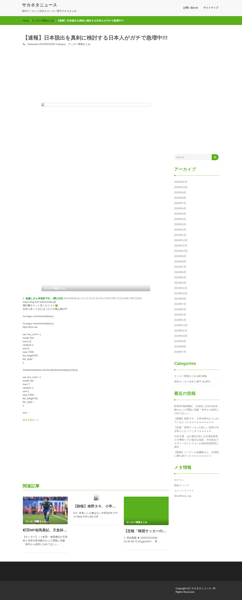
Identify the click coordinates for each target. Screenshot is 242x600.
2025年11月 (180, 181)
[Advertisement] (96, 75)
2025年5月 (180, 213)
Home (26, 20)
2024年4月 (180, 282)
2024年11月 (180, 245)
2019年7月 (180, 304)
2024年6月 (180, 272)
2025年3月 (180, 224)
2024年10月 (181, 250)
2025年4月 (180, 219)
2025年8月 (180, 197)
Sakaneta (32, 44)
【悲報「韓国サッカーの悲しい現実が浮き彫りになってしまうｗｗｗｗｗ (196, 429)
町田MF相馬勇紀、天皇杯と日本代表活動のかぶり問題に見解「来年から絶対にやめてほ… (45, 530)
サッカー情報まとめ (43, 20)
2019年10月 (181, 293)
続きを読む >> (31, 419)
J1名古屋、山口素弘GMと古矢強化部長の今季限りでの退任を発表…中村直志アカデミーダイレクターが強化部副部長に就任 (196, 441)
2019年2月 (180, 314)
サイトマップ (210, 7)
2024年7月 (180, 266)
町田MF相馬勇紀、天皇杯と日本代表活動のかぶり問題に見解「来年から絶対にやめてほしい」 (196, 410)
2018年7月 (180, 351)
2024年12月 (181, 240)
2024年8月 (180, 261)
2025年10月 (181, 187)
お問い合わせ (190, 7)
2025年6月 (180, 208)
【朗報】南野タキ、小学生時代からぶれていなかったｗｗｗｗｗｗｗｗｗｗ (196, 420)
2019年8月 (180, 298)
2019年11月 (180, 288)
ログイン (179, 480)
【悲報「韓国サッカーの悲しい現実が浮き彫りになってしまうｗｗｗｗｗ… (146, 531)
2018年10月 (181, 335)
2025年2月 (180, 229)
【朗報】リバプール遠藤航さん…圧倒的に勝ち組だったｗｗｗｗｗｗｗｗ (196, 454)
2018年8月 (180, 346)
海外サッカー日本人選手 (187, 381)
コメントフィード (184, 490)
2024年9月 (180, 256)
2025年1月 (180, 235)
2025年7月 (180, 203)
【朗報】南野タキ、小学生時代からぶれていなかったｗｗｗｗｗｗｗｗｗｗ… (95, 506)
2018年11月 (180, 330)
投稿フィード (181, 485)
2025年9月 (180, 192)
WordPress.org (182, 495)
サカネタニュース (39, 4)
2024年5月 (180, 277)
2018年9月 (180, 341)
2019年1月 (180, 320)
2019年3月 (180, 309)
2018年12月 (181, 325)
